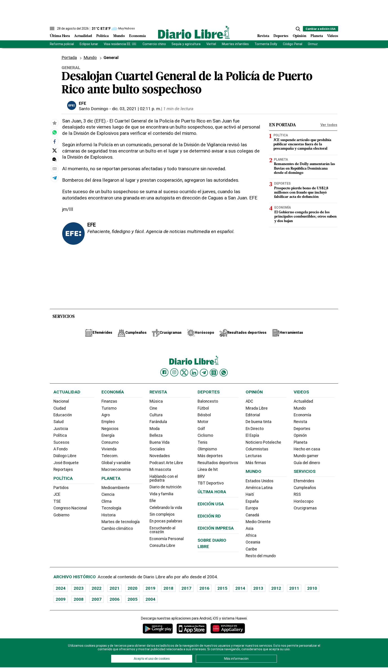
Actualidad (83, 36)
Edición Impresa (216, 528)
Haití (250, 494)
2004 (150, 599)
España (252, 501)
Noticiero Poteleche (263, 442)
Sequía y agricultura (186, 44)
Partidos (61, 487)
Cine (153, 408)
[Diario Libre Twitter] (184, 372)
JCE (56, 494)
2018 (168, 588)
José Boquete (66, 463)
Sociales (157, 449)
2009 (61, 599)
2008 (79, 599)
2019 (150, 588)
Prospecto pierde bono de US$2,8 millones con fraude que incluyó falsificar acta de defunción (301, 192)
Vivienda (109, 449)
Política (102, 36)
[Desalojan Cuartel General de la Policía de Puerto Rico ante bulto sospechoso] (54, 132)
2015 (222, 588)
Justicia (60, 428)
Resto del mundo (261, 556)
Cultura (156, 415)
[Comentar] (54, 159)
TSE (57, 501)
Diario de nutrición (165, 487)
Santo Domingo (93, 108)
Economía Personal (167, 539)
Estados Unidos (259, 481)
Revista (263, 36)
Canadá (252, 515)
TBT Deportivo (211, 483)
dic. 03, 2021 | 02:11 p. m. (136, 108)
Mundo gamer (306, 456)
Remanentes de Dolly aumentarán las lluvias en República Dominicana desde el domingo (304, 168)
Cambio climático (117, 528)
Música (156, 401)
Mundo (119, 36)
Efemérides (304, 481)
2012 (276, 588)
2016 (204, 588)
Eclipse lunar (89, 44)
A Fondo (60, 449)
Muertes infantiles (235, 44)
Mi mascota (160, 469)
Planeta (317, 36)
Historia (108, 515)
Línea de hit (208, 469)
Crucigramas (305, 508)
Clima (106, 501)
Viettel (211, 44)
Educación (62, 415)
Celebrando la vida (166, 507)
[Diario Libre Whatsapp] (224, 372)
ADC (249, 401)
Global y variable (115, 463)
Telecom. (109, 456)
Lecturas (254, 456)
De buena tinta (258, 421)
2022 (96, 588)
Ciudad (59, 408)
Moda (155, 428)
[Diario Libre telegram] (204, 372)
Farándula (158, 421)
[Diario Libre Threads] (214, 372)
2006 (114, 599)
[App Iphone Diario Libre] (191, 628)
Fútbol (203, 408)
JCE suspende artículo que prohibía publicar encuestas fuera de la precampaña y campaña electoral (302, 144)
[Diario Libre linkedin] (194, 372)
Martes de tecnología (120, 522)
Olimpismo (207, 449)
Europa (252, 508)
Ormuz (313, 44)
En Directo (255, 428)
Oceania (253, 542)
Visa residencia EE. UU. (120, 44)
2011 (294, 588)
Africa (251, 535)
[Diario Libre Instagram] (174, 372)
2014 (240, 588)
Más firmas (256, 463)
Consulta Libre (162, 545)
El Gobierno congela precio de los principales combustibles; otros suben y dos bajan (305, 217)
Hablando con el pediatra (164, 478)
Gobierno (61, 515)
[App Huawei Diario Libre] (227, 628)
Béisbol (204, 415)
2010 (312, 588)
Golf (201, 428)
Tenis (202, 442)
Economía (137, 36)
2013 (258, 588)
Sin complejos (162, 514)
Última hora (212, 491)
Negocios (110, 428)
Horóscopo (303, 501)
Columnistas (257, 449)
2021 (114, 588)
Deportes (280, 36)
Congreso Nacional (70, 508)
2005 (132, 599)
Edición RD (209, 516)
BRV (201, 476)
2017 (186, 588)
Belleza (156, 435)
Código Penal (292, 44)
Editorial (253, 415)
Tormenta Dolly (265, 44)
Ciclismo (205, 435)
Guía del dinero (307, 463)
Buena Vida (160, 442)
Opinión (299, 36)
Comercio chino (154, 44)
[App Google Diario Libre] (158, 628)
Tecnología (111, 508)
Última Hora (60, 36)
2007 (96, 599)
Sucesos (61, 442)
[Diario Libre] (194, 32)
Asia (250, 528)
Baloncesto (208, 401)
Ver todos (328, 125)
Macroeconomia (116, 469)
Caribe (251, 549)
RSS (297, 494)
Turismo (109, 408)
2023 (79, 588)
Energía (108, 435)
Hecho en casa (307, 449)
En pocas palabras (166, 521)
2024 (61, 588)
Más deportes (210, 456)
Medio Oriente (258, 522)
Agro (105, 415)
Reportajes (63, 469)
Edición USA (211, 503)
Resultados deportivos (218, 463)
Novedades (160, 456)
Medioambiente (115, 487)
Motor (203, 421)
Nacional (61, 401)
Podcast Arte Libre (166, 463)
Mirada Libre (257, 408)
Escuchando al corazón (162, 530)
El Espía (252, 435)
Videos (332, 36)
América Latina (259, 487)
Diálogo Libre (64, 456)
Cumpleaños (305, 487)
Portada (69, 57)
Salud (58, 421)
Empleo (108, 421)
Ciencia (108, 494)
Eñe (153, 500)
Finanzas (109, 401)
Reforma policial (62, 44)
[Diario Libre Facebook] (164, 372)
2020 (132, 588)
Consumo (110, 442)
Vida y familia (161, 494)
